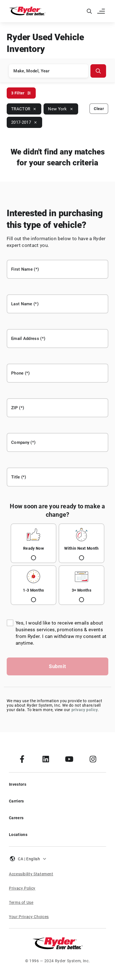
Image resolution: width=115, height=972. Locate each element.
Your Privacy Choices (29, 916)
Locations (18, 834)
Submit (57, 666)
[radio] (33, 543)
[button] (101, 11)
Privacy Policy (22, 888)
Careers (16, 818)
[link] (22, 758)
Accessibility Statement (31, 874)
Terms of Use (21, 902)
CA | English (29, 859)
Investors (17, 784)
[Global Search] (89, 11)
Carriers (16, 801)
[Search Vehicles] (98, 71)
